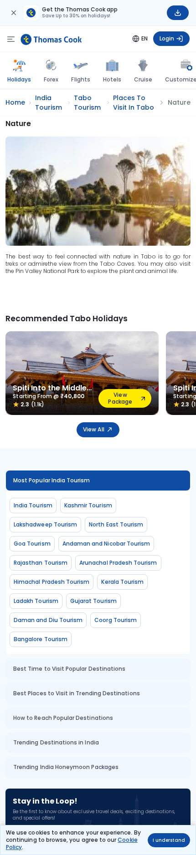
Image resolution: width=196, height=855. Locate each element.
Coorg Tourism (115, 620)
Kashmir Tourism (88, 505)
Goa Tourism (32, 543)
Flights (80, 79)
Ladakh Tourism (36, 601)
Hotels (112, 79)
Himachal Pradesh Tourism (51, 582)
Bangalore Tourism (40, 639)
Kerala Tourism (122, 582)
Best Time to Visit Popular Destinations (69, 669)
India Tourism (33, 505)
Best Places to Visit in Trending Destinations (76, 693)
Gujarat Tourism (93, 601)
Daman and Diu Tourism (48, 620)
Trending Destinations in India (56, 742)
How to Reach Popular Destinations (63, 718)
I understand (169, 840)
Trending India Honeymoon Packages (66, 767)
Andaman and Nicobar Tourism (106, 543)
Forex (51, 79)
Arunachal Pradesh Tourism (118, 563)
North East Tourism (116, 524)
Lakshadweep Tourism (45, 524)
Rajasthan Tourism (40, 563)
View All (93, 429)
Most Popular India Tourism (51, 480)
